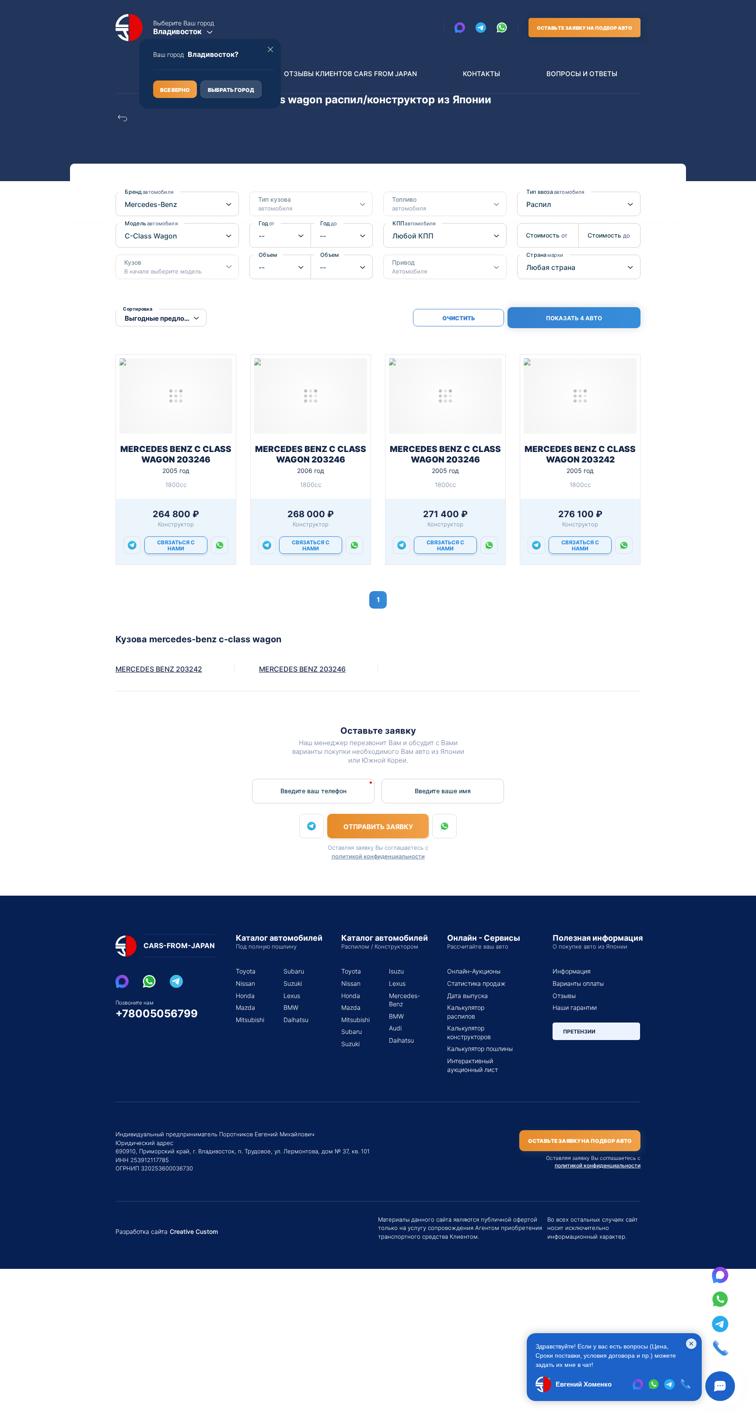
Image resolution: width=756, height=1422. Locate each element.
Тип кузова (275, 203)
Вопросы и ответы (581, 74)
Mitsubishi (249, 1019)
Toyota (246, 971)
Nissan (245, 983)
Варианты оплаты (578, 983)
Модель (151, 223)
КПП (413, 223)
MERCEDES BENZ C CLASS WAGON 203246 (175, 454)
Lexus (292, 995)
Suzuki (293, 983)
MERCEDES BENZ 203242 (159, 669)
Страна (544, 255)
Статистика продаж (476, 983)
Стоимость (546, 234)
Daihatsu (296, 1019)
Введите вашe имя (443, 791)
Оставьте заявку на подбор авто (584, 28)
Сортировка (137, 309)
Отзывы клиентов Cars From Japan (350, 74)
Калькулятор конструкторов (469, 1032)
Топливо (409, 203)
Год (266, 223)
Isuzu (396, 971)
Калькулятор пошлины (480, 1048)
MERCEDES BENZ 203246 (302, 669)
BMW (291, 1007)
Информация (572, 971)
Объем (271, 255)
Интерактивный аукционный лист (472, 1065)
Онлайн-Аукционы (473, 971)
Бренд (149, 192)
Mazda (245, 1007)
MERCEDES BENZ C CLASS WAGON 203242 (580, 454)
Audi (395, 1028)
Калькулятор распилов (465, 1012)
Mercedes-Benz (402, 1000)
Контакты (481, 74)
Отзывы (564, 995)
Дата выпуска (467, 995)
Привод (409, 266)
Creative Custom (194, 1231)
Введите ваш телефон (313, 791)
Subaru (294, 971)
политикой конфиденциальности (378, 856)
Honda (245, 995)
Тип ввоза (555, 192)
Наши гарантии (575, 1007)
